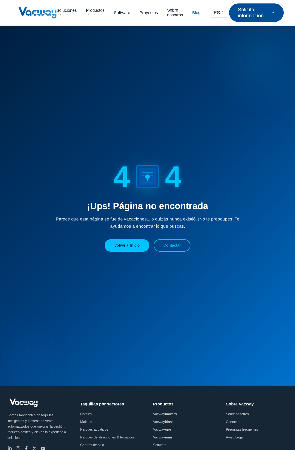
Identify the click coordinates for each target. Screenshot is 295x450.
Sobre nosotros (175, 12)
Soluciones (66, 10)
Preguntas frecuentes (242, 429)
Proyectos (148, 12)
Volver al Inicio (127, 245)
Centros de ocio (92, 445)
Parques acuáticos (94, 429)
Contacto (232, 422)
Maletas (86, 422)
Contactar (172, 245)
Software (122, 12)
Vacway (165, 414)
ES (217, 12)
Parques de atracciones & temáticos (107, 437)
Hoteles (86, 414)
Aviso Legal (234, 437)
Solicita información (251, 12)
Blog (196, 12)
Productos (95, 10)
